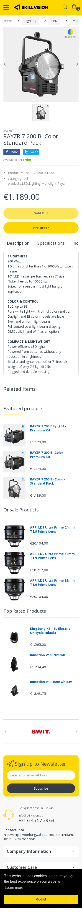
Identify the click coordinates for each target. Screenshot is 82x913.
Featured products (23, 408)
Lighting (30, 20)
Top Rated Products (24, 611)
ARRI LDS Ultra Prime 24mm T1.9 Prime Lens (52, 529)
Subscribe (41, 788)
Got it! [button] (41, 899)
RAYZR (7, 131)
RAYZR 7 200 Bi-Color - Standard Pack (47, 481)
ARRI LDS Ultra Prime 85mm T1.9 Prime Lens (52, 582)
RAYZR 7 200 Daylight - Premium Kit (48, 428)
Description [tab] (18, 243)
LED (54, 20)
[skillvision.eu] (31, 7)
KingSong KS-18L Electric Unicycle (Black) (50, 631)
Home (8, 20)
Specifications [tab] (51, 243)
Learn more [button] (14, 888)
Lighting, (35, 183)
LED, (25, 183)
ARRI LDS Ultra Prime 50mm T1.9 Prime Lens (52, 556)
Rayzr (61, 183)
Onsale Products (21, 510)
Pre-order (41, 228)
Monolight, (49, 183)
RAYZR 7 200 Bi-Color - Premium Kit (47, 455)
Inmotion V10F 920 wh (47, 655)
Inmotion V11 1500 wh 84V (51, 682)
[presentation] (5, 731)
